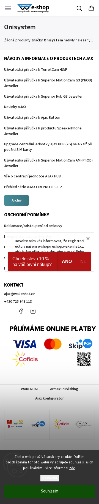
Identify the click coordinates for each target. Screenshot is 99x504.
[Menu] (7, 8)
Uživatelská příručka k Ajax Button (32, 117)
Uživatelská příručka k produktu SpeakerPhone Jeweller (43, 131)
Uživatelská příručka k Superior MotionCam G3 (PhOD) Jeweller (48, 83)
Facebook (20, 311)
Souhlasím (49, 491)
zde (72, 468)
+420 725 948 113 (18, 301)
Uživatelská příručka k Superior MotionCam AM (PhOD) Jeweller (48, 163)
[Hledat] (79, 8)
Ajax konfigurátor (49, 398)
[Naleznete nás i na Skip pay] (38, 425)
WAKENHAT (30, 389)
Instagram (33, 311)
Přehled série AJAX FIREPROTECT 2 (33, 187)
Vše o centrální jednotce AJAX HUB (32, 176)
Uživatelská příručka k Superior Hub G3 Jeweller (43, 96)
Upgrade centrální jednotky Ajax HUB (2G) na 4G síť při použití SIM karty (48, 146)
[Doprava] (15, 425)
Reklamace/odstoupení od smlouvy (33, 226)
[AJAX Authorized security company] (83, 425)
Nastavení (49, 478)
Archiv (17, 200)
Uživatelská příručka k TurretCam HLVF (35, 69)
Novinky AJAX (15, 107)
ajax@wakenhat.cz (19, 294)
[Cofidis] (61, 425)
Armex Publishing (64, 389)
